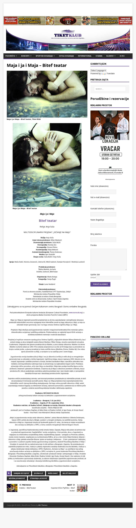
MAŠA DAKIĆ (53, 473)
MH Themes (42, 505)
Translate (111, 73)
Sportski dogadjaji (44, 56)
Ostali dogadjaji (66, 56)
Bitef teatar (47, 220)
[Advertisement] (68, 9)
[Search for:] (109, 89)
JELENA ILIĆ (38, 473)
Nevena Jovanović (17, 478)
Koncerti (25, 56)
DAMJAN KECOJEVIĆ (21, 473)
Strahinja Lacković (38, 478)
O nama (99, 56)
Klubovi (110, 56)
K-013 (122, 56)
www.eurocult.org (75, 313)
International (85, 56)
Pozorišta (10, 56)
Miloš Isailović (69, 473)
